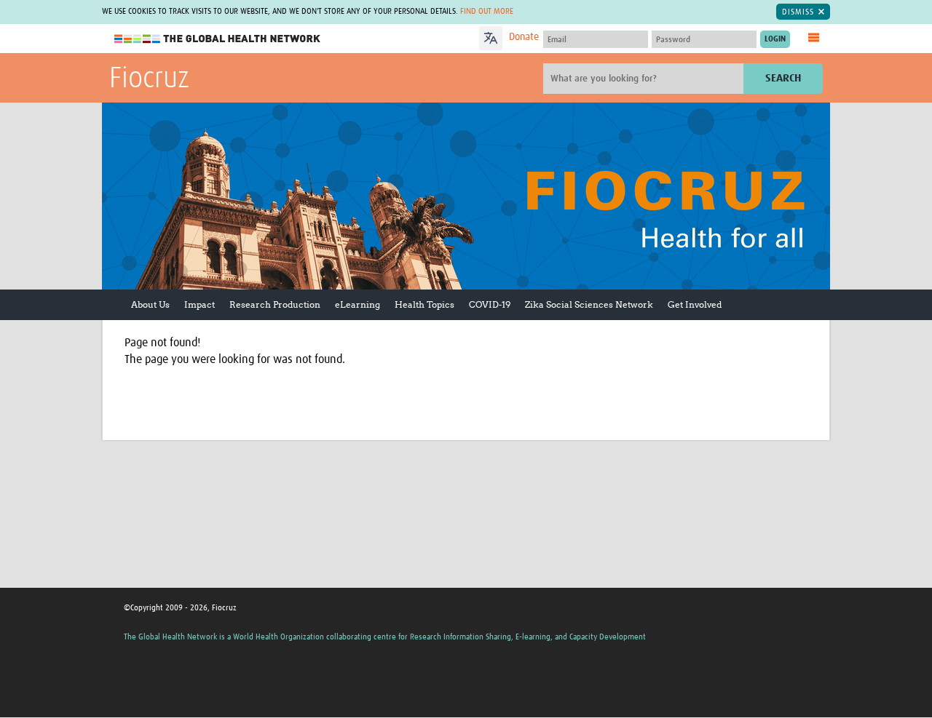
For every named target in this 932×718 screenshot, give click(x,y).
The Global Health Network (218, 39)
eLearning (357, 304)
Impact (199, 304)
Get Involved (695, 304)
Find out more (486, 11)
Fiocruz (149, 79)
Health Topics (424, 304)
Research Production (274, 304)
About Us (150, 304)
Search (783, 78)
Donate (524, 37)
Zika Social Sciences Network (589, 304)
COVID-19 (489, 304)
